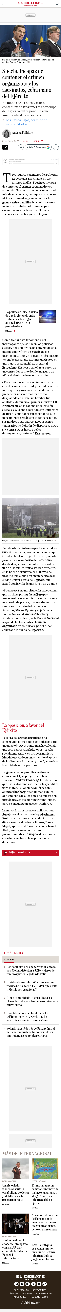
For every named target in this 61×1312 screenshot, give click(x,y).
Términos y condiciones (20, 1293)
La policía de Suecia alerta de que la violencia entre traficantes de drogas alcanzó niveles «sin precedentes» (21, 319)
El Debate (8, 331)
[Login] (57, 4)
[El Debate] (30, 3)
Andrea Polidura (22, 132)
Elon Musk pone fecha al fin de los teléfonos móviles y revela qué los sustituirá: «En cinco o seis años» (28, 1017)
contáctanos (39, 1290)
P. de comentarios (39, 1297)
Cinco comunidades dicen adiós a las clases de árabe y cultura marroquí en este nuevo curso (32, 1001)
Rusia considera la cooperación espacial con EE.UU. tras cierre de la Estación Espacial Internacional (15, 1249)
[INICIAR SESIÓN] (57, 4)
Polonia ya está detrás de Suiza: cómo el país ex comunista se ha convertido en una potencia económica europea (31, 1032)
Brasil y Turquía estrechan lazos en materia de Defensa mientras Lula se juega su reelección (43, 1252)
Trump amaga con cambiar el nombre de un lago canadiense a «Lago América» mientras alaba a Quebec (45, 1194)
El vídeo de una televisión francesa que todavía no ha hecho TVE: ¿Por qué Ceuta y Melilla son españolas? (32, 986)
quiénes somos (21, 1290)
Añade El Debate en (36, 147)
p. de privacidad (43, 1293)
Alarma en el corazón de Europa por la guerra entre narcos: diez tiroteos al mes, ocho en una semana (45, 1222)
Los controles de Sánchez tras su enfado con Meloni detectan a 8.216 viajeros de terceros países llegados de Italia (31, 970)
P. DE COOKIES (19, 1297)
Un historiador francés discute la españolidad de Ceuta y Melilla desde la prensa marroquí (15, 1192)
